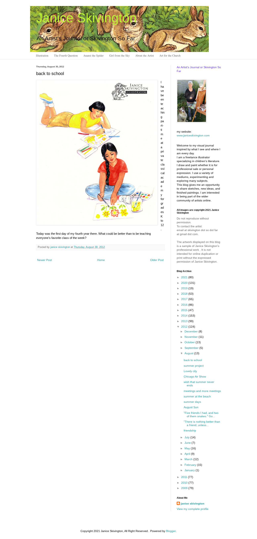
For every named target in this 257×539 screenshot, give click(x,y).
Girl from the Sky (119, 55)
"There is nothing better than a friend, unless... (202, 423)
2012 (184, 326)
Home (101, 260)
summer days (192, 401)
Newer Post (44, 260)
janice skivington (60, 247)
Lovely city (190, 371)
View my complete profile (192, 509)
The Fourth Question (66, 55)
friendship (190, 430)
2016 (184, 304)
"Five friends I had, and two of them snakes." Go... (201, 414)
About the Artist (144, 55)
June (188, 442)
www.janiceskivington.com (193, 135)
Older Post (157, 260)
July (187, 437)
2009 (184, 488)
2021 (184, 277)
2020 (184, 282)
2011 (184, 477)
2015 (184, 310)
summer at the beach (197, 396)
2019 (184, 288)
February (191, 464)
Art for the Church (170, 55)
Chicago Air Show (195, 376)
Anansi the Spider (93, 55)
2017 (184, 299)
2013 (184, 321)
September (192, 347)
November (192, 336)
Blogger (171, 531)
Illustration (42, 55)
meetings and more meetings (202, 391)
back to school (193, 360)
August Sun (191, 407)
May (188, 448)
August (189, 353)
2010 (184, 482)
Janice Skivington (86, 18)
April (188, 453)
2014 (184, 315)
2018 (184, 293)
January (190, 470)
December (192, 331)
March (189, 459)
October (190, 342)
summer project (194, 365)
